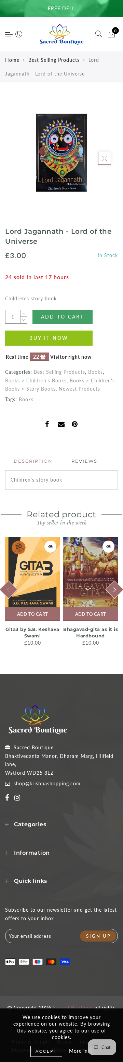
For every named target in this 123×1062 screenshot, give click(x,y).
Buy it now (48, 338)
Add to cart (32, 614)
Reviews (84, 461)
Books (95, 372)
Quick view (50, 547)
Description (33, 461)
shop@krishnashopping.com (47, 783)
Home (12, 60)
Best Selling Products (54, 60)
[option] (32, 592)
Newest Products (79, 389)
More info (81, 1051)
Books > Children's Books (36, 380)
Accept (46, 1051)
